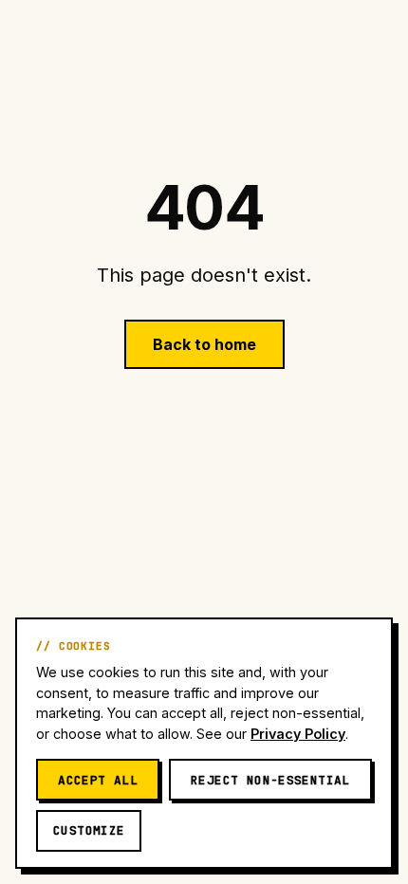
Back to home (204, 344)
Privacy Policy (297, 734)
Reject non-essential (270, 780)
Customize (88, 830)
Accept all (98, 780)
